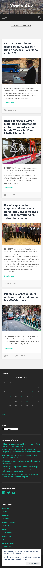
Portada (6, 508)
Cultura (5, 529)
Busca (39, 17)
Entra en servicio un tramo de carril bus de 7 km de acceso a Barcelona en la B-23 (21, 48)
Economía (7, 536)
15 (33, 397)
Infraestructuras (9, 522)
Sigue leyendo (13, 103)
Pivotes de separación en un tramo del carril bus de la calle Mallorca (21, 297)
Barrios (6, 512)
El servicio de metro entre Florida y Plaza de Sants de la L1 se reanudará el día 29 (21, 445)
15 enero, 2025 (11, 283)
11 (10, 397)
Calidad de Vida (8, 543)
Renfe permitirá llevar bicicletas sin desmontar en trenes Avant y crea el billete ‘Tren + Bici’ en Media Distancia (20, 127)
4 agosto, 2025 (11, 110)
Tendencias (7, 547)
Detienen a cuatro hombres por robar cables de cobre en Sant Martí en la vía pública (20, 476)
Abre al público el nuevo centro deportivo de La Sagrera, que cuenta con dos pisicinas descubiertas (22, 451)
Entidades (6, 526)
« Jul (3, 414)
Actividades (7, 533)
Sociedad (6, 515)
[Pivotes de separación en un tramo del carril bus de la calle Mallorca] (21, 318)
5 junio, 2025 (10, 195)
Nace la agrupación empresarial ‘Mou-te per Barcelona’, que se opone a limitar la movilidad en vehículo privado (21, 211)
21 (27, 401)
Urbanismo (7, 540)
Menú (7, 18)
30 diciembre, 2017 (12, 356)
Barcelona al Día (21, 5)
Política (6, 519)
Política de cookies (21, 559)
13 (21, 397)
